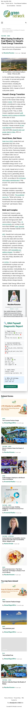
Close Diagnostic (10, 386)
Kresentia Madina (9, 481)
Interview (11, 536)
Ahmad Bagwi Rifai (10, 423)
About (2, 3)
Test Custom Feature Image (14, 408)
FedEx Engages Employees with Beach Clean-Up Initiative (14, 465)
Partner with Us (9, 3)
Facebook (8, 702)
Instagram (11, 702)
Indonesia (18, 5)
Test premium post (14, 618)
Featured (3, 35)
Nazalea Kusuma (9, 53)
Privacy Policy (17, 698)
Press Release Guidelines (20, 3)
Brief (3, 626)
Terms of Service (8, 698)
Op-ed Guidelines (11, 5)
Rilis (3, 653)
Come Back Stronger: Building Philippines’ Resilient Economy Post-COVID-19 (14, 494)
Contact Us (14, 700)
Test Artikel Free (14, 644)
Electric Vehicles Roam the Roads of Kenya (14, 436)
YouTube (19, 702)
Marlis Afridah (8, 543)
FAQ (23, 698)
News (8, 35)
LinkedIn (17, 702)
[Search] (26, 22)
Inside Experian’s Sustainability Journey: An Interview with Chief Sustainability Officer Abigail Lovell (14, 525)
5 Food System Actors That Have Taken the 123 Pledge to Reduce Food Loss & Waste (14, 556)
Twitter (14, 702)
